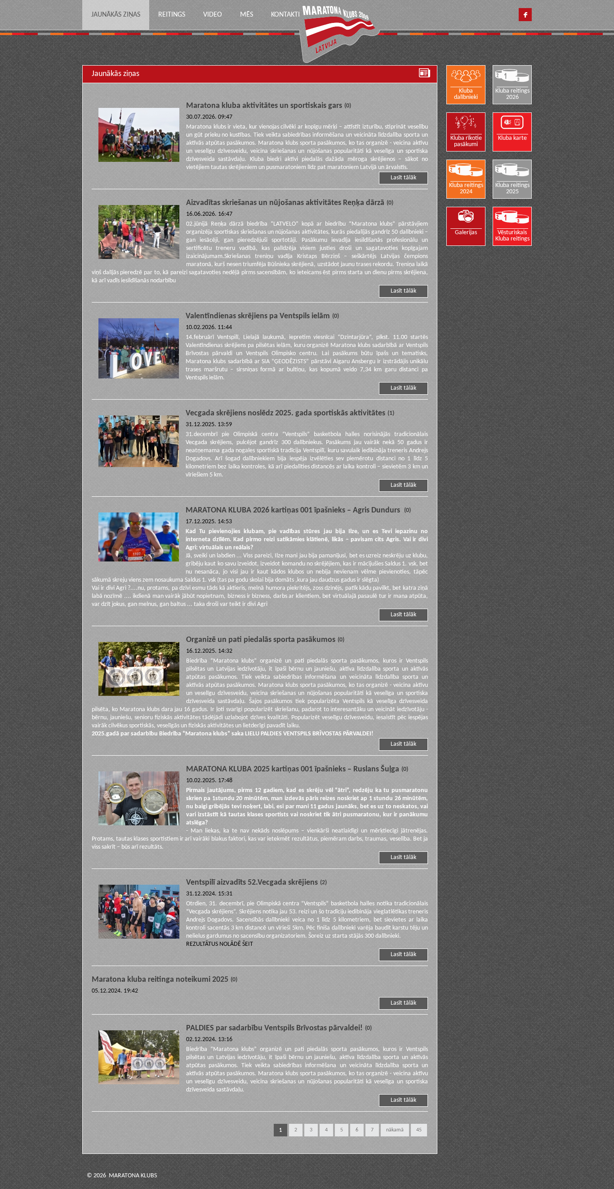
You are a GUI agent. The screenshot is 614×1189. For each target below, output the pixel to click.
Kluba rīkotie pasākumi (466, 141)
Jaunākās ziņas (115, 14)
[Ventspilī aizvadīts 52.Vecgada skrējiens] (139, 913)
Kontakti (285, 14)
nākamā (395, 1130)
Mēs (246, 14)
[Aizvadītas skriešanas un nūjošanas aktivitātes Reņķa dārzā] (139, 233)
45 (419, 1130)
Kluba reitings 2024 (466, 188)
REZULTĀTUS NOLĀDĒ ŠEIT (219, 944)
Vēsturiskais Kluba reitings (512, 235)
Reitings (171, 14)
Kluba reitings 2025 (512, 188)
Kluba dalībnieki (466, 94)
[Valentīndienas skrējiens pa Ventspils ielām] (139, 350)
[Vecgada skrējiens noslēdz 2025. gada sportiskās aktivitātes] (139, 442)
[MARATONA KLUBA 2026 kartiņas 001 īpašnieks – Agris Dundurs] (139, 538)
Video (212, 14)
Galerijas (466, 232)
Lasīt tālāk (403, 177)
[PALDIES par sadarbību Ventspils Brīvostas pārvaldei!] (139, 1059)
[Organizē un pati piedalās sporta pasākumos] (139, 670)
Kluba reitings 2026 (512, 94)
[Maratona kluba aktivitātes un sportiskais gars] (139, 136)
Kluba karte (512, 138)
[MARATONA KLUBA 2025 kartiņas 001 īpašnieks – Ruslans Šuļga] (139, 800)
